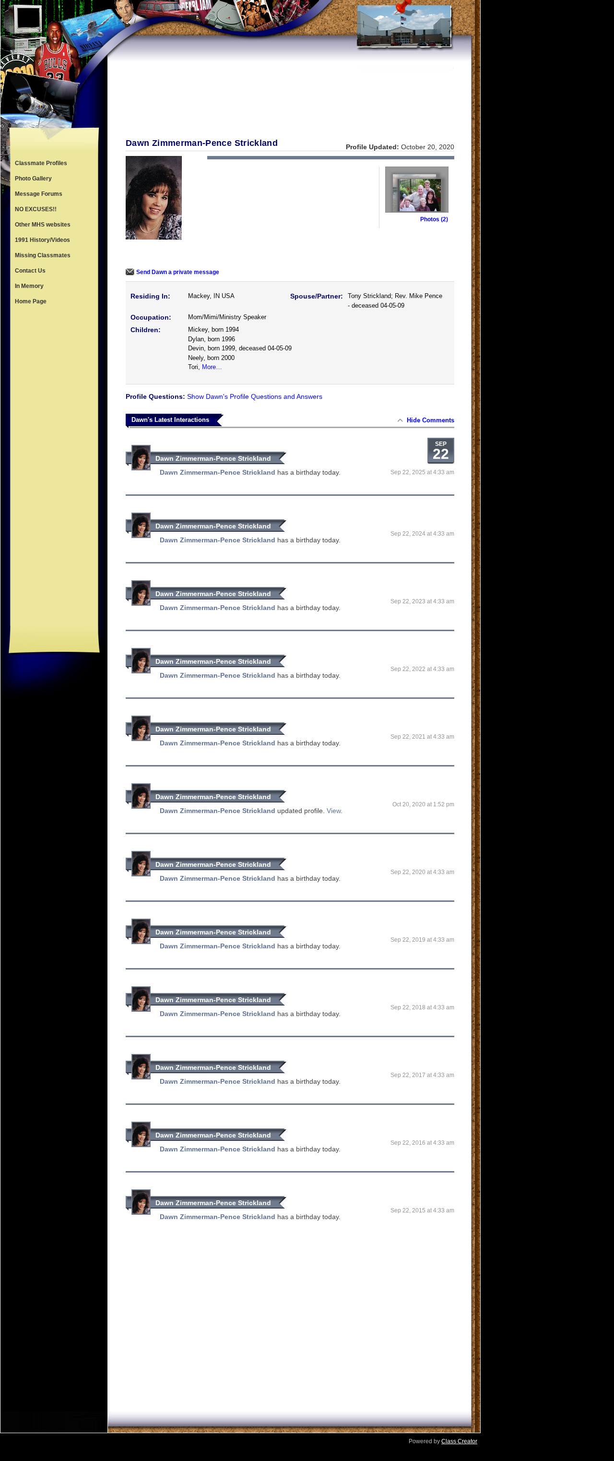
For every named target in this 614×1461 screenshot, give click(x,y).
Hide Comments (430, 420)
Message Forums (38, 194)
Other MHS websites (43, 224)
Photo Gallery (33, 178)
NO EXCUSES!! (36, 209)
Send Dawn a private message (177, 272)
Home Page (31, 301)
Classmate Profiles (41, 163)
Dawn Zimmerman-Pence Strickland (213, 458)
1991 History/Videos (42, 240)
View (334, 810)
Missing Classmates (43, 255)
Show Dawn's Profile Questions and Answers (254, 396)
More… (212, 367)
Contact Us (30, 270)
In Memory (29, 286)
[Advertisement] (54, 467)
